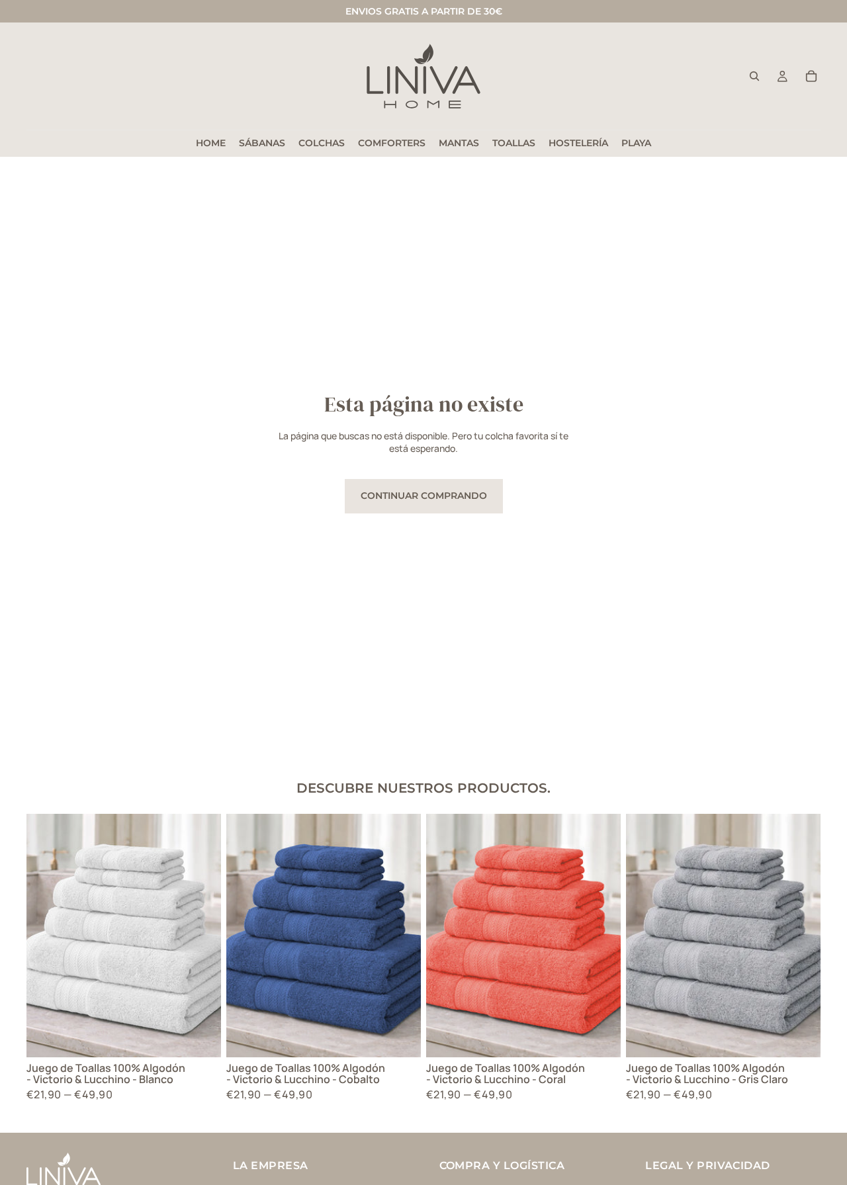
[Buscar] (754, 76)
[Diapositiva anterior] (46, 935)
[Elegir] (200, 1037)
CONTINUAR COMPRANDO (424, 496)
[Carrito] (811, 76)
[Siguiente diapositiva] (201, 935)
